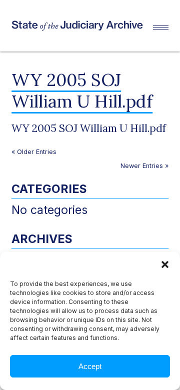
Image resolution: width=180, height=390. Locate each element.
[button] (165, 265)
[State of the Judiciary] (82, 25)
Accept (90, 366)
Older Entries (36, 152)
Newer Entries (141, 166)
